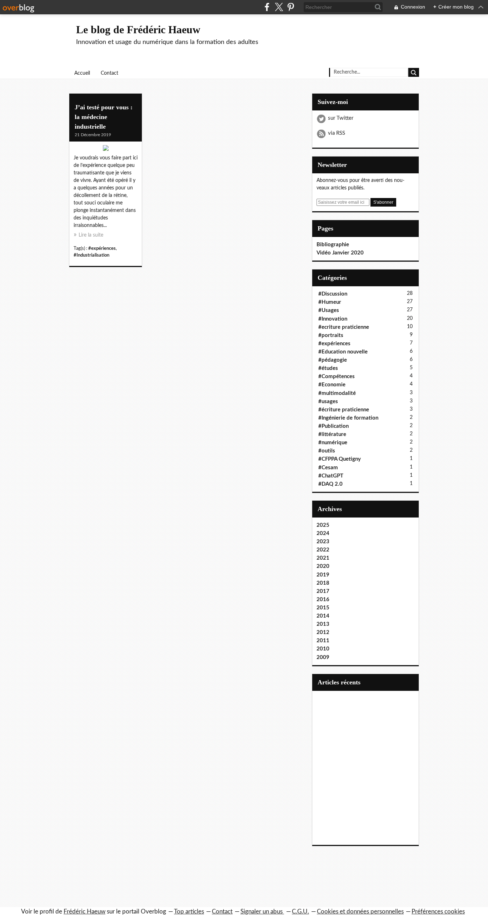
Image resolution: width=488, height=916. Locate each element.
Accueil (82, 73)
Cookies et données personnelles (360, 911)
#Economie (331, 384)
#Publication (333, 426)
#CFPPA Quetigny (339, 459)
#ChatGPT (330, 476)
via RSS (336, 133)
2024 (323, 533)
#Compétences (336, 376)
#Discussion (332, 294)
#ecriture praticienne (343, 327)
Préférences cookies (438, 911)
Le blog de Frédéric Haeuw (138, 29)
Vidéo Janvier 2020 (340, 253)
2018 (323, 583)
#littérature (332, 434)
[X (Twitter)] (278, 7)
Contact (109, 73)
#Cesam (328, 467)
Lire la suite (91, 235)
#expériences (102, 248)
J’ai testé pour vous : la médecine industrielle (104, 117)
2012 (323, 632)
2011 (323, 640)
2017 (323, 591)
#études (328, 368)
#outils (326, 451)
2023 (323, 541)
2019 (323, 575)
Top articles (189, 911)
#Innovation (332, 319)
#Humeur (329, 302)
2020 (323, 566)
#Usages (328, 310)
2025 (323, 525)
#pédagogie (332, 360)
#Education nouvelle (343, 352)
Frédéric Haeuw (84, 911)
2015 (323, 607)
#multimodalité (337, 393)
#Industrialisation (91, 255)
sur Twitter (340, 118)
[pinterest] (290, 7)
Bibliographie (333, 244)
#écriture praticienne (343, 409)
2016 (323, 599)
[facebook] (267, 7)
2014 (323, 616)
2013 (323, 624)
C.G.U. (300, 911)
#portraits (330, 335)
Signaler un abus (262, 911)
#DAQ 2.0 (330, 484)
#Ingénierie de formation (348, 418)
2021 (323, 558)
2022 (323, 550)
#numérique (332, 442)
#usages (328, 401)
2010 (323, 649)
